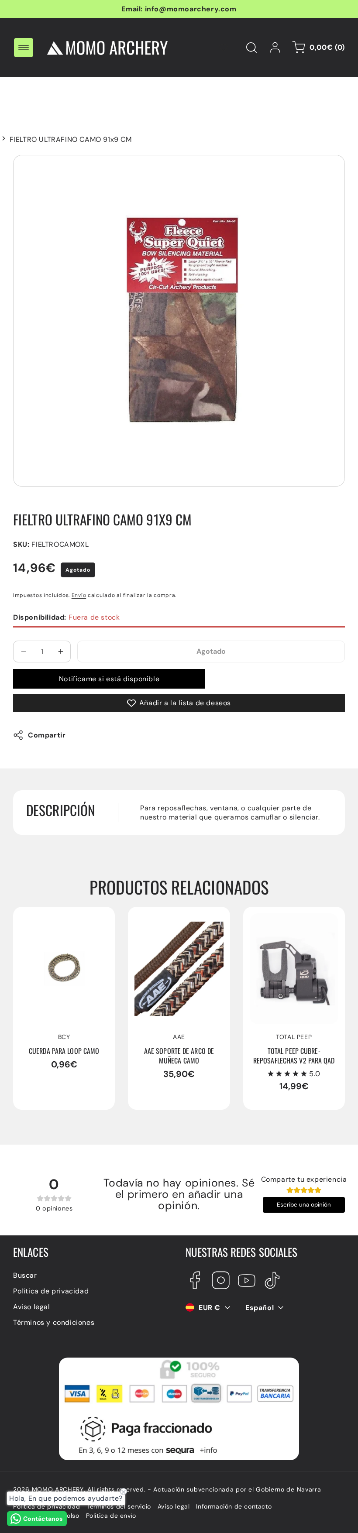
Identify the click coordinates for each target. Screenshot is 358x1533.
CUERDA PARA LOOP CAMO (55, 922)
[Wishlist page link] (223, 47)
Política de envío (111, 1515)
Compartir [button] (46, 735)
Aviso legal (31, 1306)
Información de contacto (234, 1506)
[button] (23, 47)
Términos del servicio (118, 1506)
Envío (79, 595)
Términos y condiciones (53, 1322)
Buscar (25, 1275)
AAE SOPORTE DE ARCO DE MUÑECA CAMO (175, 922)
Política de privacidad (51, 1291)
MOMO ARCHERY (58, 1489)
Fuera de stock (66, 617)
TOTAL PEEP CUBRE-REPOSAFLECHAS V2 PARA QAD (285, 927)
